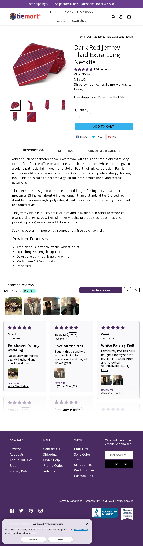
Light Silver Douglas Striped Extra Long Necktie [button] (65, 386)
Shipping (50, 454)
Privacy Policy (20, 471)
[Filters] (127, 290)
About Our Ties (21, 460)
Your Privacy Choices (120, 500)
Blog (13, 465)
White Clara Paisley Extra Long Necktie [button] (18, 386)
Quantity (81, 110)
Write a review (101, 290)
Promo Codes (53, 465)
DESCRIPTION (33, 150)
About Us (17, 454)
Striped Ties (83, 465)
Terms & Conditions (70, 500)
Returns (49, 471)
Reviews (15, 449)
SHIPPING (66, 151)
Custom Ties (83, 476)
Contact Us (51, 449)
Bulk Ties (81, 449)
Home (81, 36)
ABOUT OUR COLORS (104, 151)
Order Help (51, 460)
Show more (70, 409)
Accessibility (92, 500)
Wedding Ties (84, 470)
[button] (83, 69)
